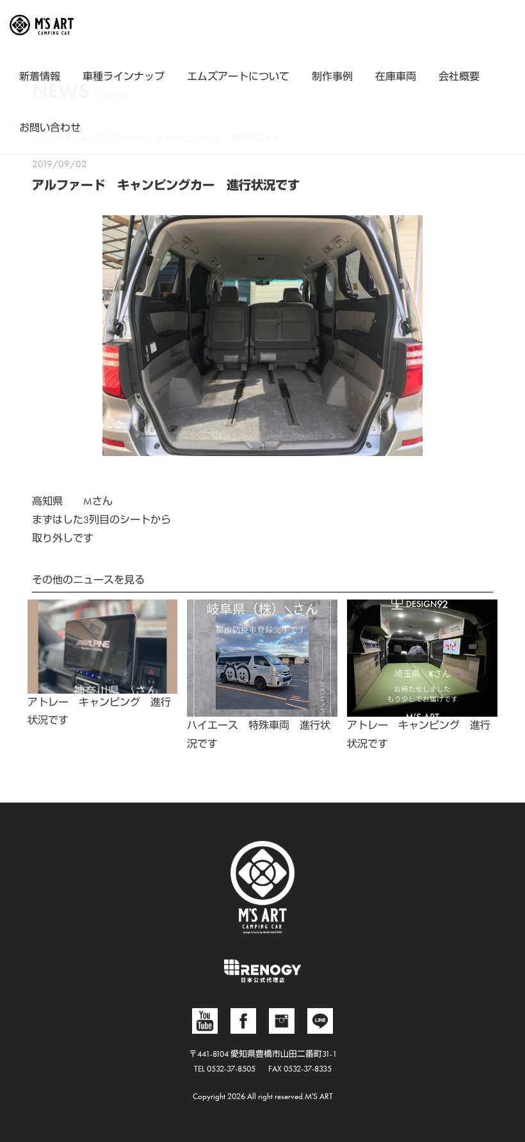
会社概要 (459, 76)
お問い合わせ (50, 128)
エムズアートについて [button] (238, 76)
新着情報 (39, 76)
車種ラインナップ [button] (124, 76)
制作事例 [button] (332, 76)
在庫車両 (395, 76)
